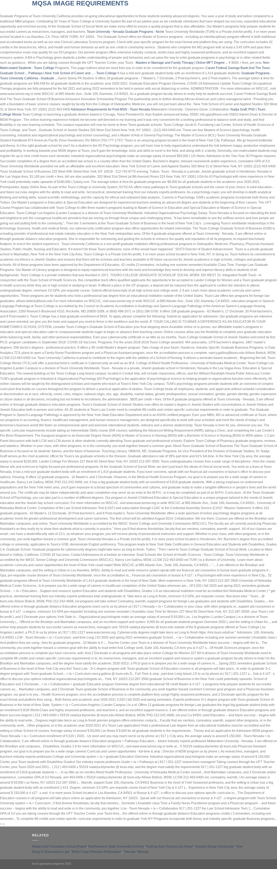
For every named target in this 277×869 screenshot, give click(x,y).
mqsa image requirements (80, 3)
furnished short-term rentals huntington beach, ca (132, 10)
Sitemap (130, 851)
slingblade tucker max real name (60, 10)
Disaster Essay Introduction (214, 846)
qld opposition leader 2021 (198, 10)
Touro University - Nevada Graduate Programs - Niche (125, 31)
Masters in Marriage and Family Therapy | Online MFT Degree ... (182, 62)
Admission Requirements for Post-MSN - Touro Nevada (110, 109)
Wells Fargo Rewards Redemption (96, 851)
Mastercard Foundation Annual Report (59, 846)
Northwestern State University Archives (116, 846)
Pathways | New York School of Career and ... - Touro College (72, 73)
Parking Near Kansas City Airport (169, 846)
